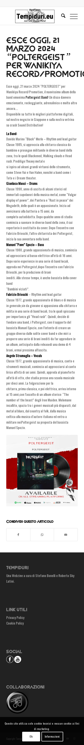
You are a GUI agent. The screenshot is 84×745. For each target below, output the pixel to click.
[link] (37, 97)
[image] (42, 470)
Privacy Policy (15, 617)
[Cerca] (61, 16)
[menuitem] (61, 16)
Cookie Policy (15, 623)
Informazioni (52, 736)
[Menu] (71, 16)
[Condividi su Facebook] (18, 534)
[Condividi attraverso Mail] (66, 534)
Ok (31, 736)
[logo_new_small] (34, 16)
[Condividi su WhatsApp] (42, 534)
